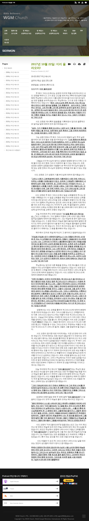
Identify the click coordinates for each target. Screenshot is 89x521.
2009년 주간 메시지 (12, 76)
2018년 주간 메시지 (12, 113)
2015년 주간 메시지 (12, 101)
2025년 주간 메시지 (12, 142)
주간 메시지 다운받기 (13, 150)
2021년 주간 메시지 (12, 125)
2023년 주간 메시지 (12, 134)
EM (81, 30)
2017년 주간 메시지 (12, 109)
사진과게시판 (6, 41)
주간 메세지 (8, 68)
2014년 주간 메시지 (12, 97)
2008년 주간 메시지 (12, 72)
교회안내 (5, 32)
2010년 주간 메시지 (12, 80)
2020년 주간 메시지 (12, 121)
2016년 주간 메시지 (12, 105)
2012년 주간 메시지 (12, 89)
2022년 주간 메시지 (12, 130)
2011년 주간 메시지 (12, 84)
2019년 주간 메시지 (12, 117)
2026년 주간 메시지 (12, 146)
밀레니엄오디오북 (14, 32)
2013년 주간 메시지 (12, 93)
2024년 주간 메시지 (12, 138)
